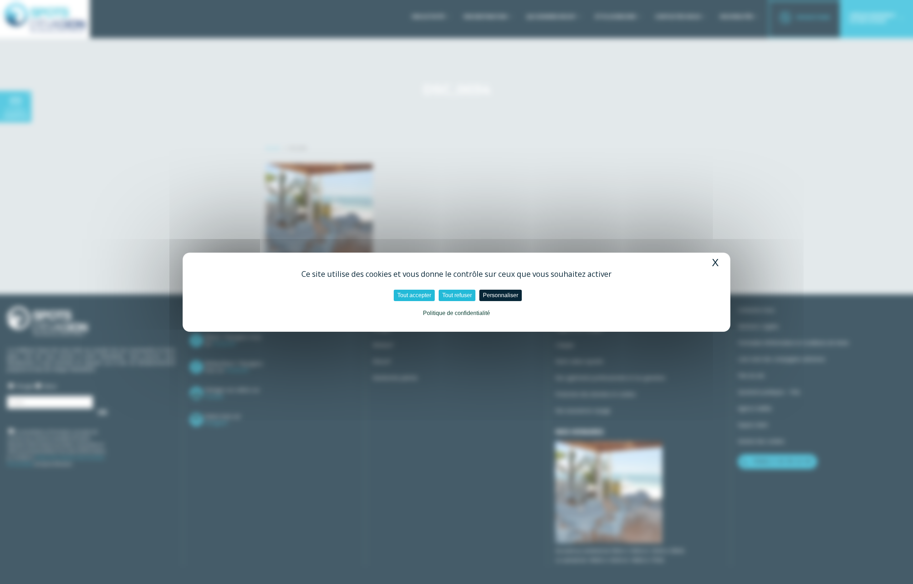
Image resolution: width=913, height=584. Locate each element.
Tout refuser (457, 295)
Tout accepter (414, 295)
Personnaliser (500, 295)
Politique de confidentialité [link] (456, 313)
